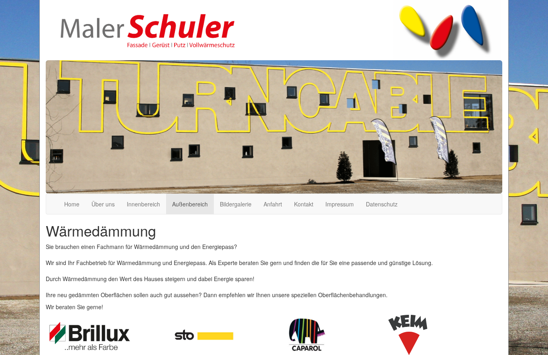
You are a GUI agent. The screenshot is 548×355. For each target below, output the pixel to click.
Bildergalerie (236, 204)
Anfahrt (273, 204)
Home (71, 204)
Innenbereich (143, 204)
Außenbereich (190, 204)
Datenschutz (382, 204)
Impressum (339, 204)
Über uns (103, 204)
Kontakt (303, 204)
